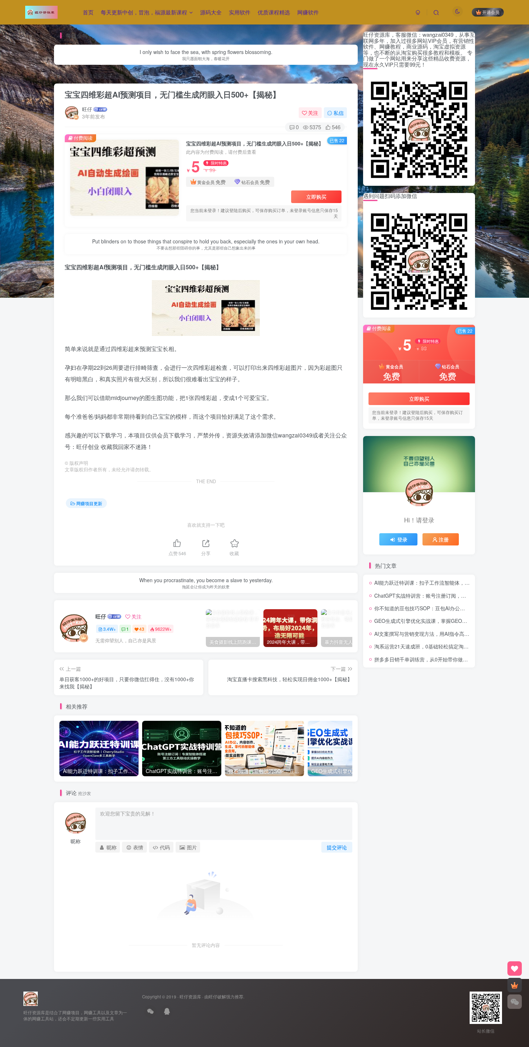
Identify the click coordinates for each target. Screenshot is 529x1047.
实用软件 (239, 12)
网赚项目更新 (93, 75)
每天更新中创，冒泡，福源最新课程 (144, 12)
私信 (339, 112)
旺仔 (87, 109)
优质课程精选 (274, 12)
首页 (88, 12)
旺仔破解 (217, 996)
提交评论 (337, 847)
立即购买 (316, 196)
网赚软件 (308, 12)
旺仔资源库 (190, 996)
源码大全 (211, 12)
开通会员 (490, 12)
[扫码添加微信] (514, 1001)
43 (141, 629)
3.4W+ (109, 629)
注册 (444, 539)
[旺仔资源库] (30, 998)
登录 (402, 539)
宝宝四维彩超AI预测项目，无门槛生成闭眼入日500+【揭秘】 (172, 94)
